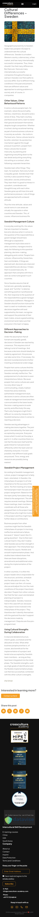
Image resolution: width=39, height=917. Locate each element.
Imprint (5, 855)
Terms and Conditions (11, 861)
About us (6, 849)
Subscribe (9, 884)
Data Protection (9, 858)
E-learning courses (10, 832)
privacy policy (8, 878)
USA (4, 838)
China (5, 835)
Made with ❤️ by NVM (27, 912)
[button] (22, 4)
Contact (6, 852)
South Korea (7, 841)
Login (34, 4)
